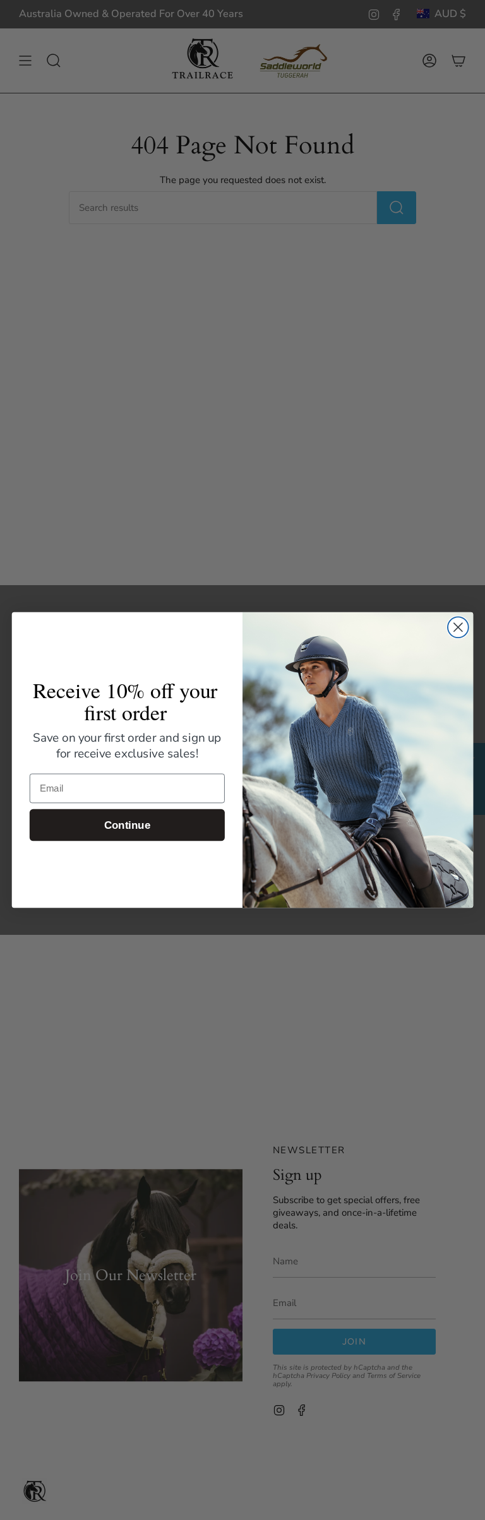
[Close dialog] (458, 627)
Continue (127, 825)
